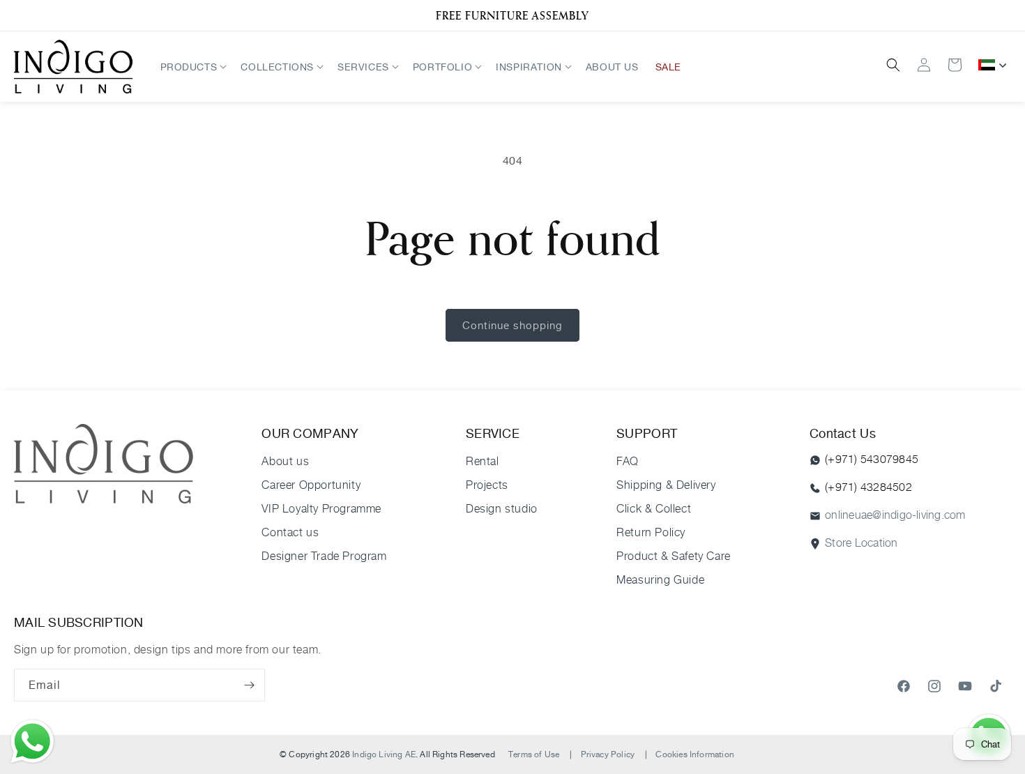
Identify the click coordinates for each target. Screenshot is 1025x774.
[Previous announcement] (18, 15)
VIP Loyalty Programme (321, 508)
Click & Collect (653, 508)
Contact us (290, 532)
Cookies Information (694, 754)
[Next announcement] (1006, 15)
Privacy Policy (608, 754)
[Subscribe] (249, 685)
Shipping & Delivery (665, 485)
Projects (487, 485)
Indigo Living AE (384, 754)
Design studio (502, 508)
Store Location (861, 542)
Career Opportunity (310, 485)
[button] (192, 66)
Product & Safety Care (673, 556)
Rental (482, 461)
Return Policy (650, 532)
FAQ (627, 461)
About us (285, 461)
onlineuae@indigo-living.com (895, 515)
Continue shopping (512, 325)
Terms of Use (533, 754)
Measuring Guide (660, 579)
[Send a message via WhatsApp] (32, 741)
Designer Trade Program (323, 556)
